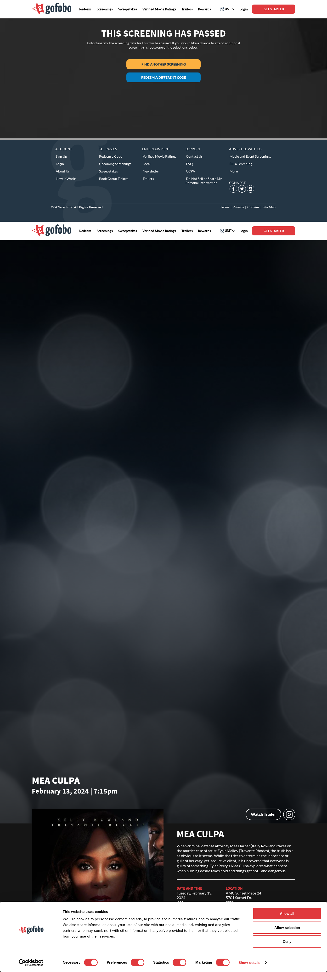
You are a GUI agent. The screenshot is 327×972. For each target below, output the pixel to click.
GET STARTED (274, 9)
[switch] (137, 962)
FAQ (189, 164)
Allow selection (287, 928)
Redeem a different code (163, 77)
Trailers (148, 179)
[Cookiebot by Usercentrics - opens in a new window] (31, 962)
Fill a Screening (241, 164)
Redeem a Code (110, 156)
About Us (63, 171)
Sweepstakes (108, 171)
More (234, 171)
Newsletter (151, 171)
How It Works (66, 179)
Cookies (253, 207)
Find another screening (163, 64)
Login (60, 164)
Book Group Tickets (113, 179)
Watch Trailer (263, 814)
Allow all (287, 913)
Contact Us (194, 156)
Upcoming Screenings (115, 164)
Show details (249, 963)
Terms (224, 207)
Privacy (238, 207)
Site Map (269, 207)
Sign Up (61, 156)
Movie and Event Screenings (250, 156)
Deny (287, 941)
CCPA (190, 171)
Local (147, 164)
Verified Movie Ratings (159, 156)
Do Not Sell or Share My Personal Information (204, 181)
